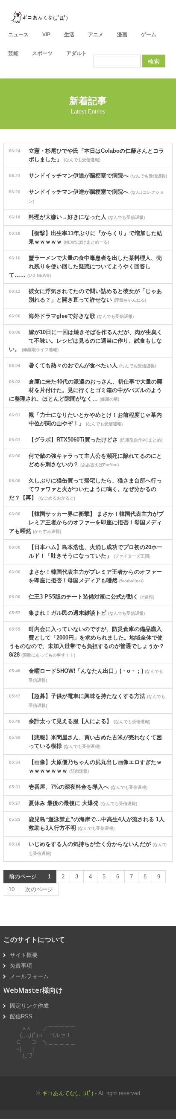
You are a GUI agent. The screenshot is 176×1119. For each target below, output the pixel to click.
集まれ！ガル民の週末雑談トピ (77, 613)
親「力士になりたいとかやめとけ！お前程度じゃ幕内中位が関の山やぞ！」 (85, 419)
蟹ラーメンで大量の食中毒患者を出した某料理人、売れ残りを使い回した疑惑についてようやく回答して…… (85, 266)
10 (12, 889)
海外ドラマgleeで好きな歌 (71, 316)
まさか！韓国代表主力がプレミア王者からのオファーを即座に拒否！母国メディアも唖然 (85, 576)
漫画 (122, 35)
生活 (69, 35)
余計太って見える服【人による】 (79, 721)
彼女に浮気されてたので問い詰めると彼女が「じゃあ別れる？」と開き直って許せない (85, 295)
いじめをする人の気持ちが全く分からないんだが (88, 848)
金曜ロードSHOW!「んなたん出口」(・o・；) (86, 675)
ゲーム (148, 35)
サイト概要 (24, 955)
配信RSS (21, 1016)
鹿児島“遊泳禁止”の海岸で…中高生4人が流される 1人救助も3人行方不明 (86, 823)
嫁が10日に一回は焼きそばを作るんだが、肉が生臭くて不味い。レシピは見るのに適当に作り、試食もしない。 (85, 340)
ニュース (18, 35)
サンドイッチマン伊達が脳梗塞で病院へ (88, 175)
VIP (46, 35)
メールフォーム (29, 976)
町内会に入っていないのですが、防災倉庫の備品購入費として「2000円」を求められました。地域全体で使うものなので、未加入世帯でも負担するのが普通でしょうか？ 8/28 (89, 642)
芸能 (13, 53)
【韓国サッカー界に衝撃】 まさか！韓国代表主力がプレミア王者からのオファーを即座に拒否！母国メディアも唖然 (86, 522)
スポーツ (42, 53)
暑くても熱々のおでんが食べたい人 (82, 365)
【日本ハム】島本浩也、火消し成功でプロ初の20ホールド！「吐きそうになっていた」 (85, 551)
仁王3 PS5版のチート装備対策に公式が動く (81, 596)
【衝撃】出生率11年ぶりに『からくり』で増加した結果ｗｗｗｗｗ (85, 237)
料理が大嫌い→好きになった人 (77, 217)
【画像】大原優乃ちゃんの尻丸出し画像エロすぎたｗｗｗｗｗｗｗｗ (85, 766)
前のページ (23, 876)
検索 (154, 61)
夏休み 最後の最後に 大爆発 (73, 803)
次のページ (39, 889)
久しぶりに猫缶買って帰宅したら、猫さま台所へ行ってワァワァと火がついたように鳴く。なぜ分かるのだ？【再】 (85, 489)
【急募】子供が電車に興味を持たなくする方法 (87, 700)
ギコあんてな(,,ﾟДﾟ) (67, 1093)
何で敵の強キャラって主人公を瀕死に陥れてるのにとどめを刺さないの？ (85, 460)
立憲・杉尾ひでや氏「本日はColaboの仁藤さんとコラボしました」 (86, 155)
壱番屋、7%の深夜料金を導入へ (78, 787)
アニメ (95, 35)
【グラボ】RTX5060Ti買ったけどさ (85, 439)
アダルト (76, 53)
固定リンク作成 (29, 1006)
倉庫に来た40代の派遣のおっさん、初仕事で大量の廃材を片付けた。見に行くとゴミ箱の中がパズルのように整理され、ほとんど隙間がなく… (85, 390)
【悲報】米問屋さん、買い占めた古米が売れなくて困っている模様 (85, 741)
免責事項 (21, 965)
